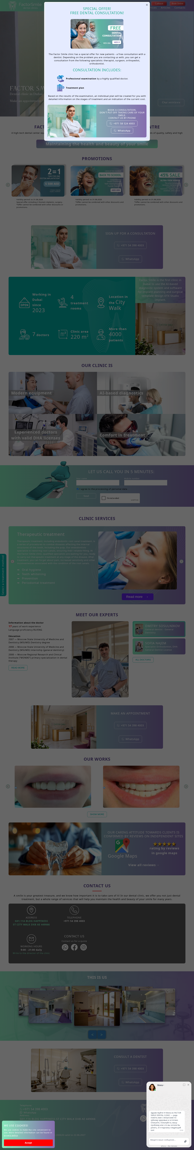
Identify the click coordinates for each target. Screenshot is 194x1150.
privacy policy (11, 1135)
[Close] (147, 5)
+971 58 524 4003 (124, 123)
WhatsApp (124, 130)
